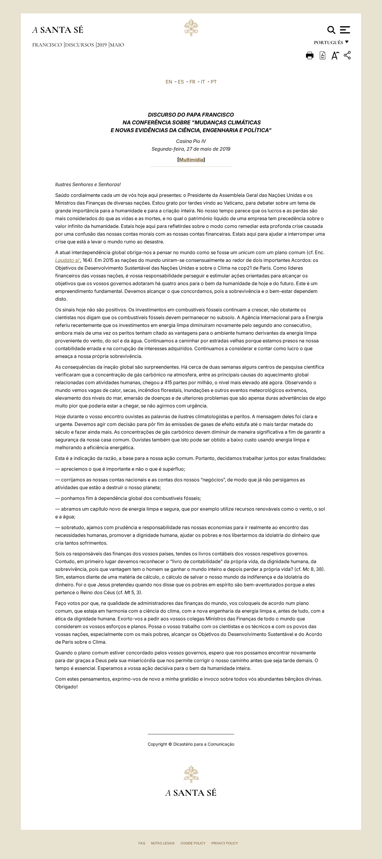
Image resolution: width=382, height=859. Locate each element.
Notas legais (163, 843)
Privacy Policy (224, 843)
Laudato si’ (67, 260)
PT (214, 82)
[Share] (348, 56)
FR (192, 82)
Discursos (80, 44)
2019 (102, 44)
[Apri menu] (344, 30)
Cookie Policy (193, 843)
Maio (117, 44)
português (328, 44)
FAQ (141, 843)
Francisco (47, 44)
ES (181, 82)
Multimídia (191, 160)
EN (169, 82)
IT (203, 82)
